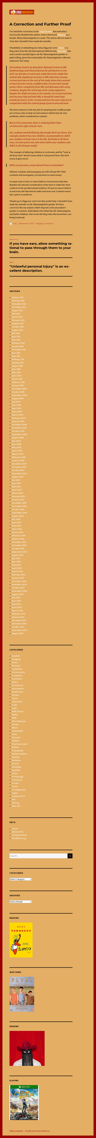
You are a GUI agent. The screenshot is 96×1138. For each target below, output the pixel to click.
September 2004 (19, 591)
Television (17, 780)
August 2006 (18, 516)
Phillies (15, 741)
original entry (45, 31)
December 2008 (19, 424)
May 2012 (16, 340)
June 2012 (16, 336)
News (14, 734)
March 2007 (17, 493)
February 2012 (18, 343)
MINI (14, 718)
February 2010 (18, 382)
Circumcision (49, 223)
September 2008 (19, 434)
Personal (16, 737)
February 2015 (18, 300)
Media (15, 714)
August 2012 (17, 330)
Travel (15, 786)
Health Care (17, 692)
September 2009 (19, 395)
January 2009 (18, 421)
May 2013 (16, 314)
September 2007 (19, 473)
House (15, 698)
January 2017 (18, 297)
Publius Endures (19, 754)
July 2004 (16, 597)
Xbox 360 (16, 806)
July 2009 (16, 402)
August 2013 (17, 310)
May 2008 (16, 447)
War (14, 799)
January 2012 (18, 346)
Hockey (15, 695)
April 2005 (17, 568)
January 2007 (18, 500)
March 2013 (17, 317)
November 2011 (19, 349)
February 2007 (18, 496)
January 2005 (18, 578)
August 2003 (17, 633)
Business (16, 666)
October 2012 (18, 327)
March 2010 (17, 379)
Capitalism (17, 669)
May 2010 (16, 372)
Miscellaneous (19, 721)
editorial (61, 35)
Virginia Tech (18, 796)
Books (15, 662)
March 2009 (17, 415)
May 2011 (16, 356)
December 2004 (19, 581)
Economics (17, 679)
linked (61, 48)
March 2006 (17, 532)
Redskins (16, 760)
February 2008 (18, 457)
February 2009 (18, 418)
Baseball (16, 656)
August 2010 (17, 366)
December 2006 (19, 503)
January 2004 (18, 617)
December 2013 (19, 307)
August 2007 (18, 477)
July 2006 (16, 519)
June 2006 (16, 522)
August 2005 (18, 555)
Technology (17, 776)
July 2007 (16, 480)
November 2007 (19, 467)
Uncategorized (19, 790)
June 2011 (16, 353)
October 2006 (18, 509)
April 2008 (17, 451)
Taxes (15, 773)
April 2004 (17, 607)
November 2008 (19, 428)
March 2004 (17, 610)
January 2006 (18, 539)
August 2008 (18, 438)
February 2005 (18, 575)
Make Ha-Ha (17, 711)
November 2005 (19, 545)
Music (15, 728)
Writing (15, 803)
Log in (15, 828)
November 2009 (19, 389)
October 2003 (18, 627)
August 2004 (18, 594)
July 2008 (16, 441)
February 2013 (18, 320)
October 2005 (18, 548)
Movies (15, 724)
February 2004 (18, 614)
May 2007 (16, 486)
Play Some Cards (19, 744)
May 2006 (16, 526)
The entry (62, 51)
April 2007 (17, 490)
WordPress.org (19, 838)
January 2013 (18, 323)
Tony (15, 223)
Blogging (39, 223)
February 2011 (18, 359)
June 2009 (16, 405)
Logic (14, 708)
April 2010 (16, 376)
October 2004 (18, 588)
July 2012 (16, 333)
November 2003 (19, 623)
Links (14, 705)
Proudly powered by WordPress (37, 1131)
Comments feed (19, 835)
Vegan (15, 793)
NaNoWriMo (17, 731)
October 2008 (18, 431)
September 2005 (19, 552)
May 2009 (16, 408)
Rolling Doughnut (16, 1131)
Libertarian (17, 701)
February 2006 (18, 535)
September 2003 (19, 630)
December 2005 (19, 542)
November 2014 (19, 304)
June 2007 (16, 483)
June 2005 (16, 561)
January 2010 (18, 385)
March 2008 (17, 454)
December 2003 (19, 620)
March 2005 (17, 571)
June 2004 (16, 601)
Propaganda (17, 750)
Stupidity (16, 770)
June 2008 (16, 444)
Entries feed (17, 832)
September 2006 (19, 513)
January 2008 (18, 460)
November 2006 (19, 506)
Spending (16, 767)
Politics (15, 747)
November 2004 (19, 584)
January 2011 (17, 362)
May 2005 (16, 565)
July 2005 (16, 558)
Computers (17, 675)
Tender (15, 783)
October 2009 (18, 392)
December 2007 (19, 464)
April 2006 (17, 529)
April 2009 (17, 411)
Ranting (15, 757)
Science (15, 763)
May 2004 (16, 604)
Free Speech (17, 685)
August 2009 (18, 398)
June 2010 (16, 369)
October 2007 (18, 470)
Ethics (15, 682)
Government (18, 688)
